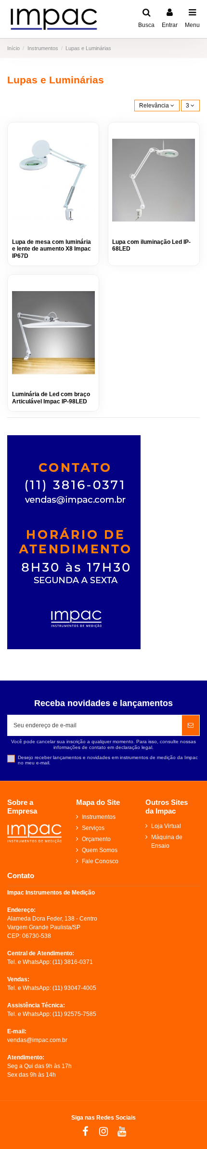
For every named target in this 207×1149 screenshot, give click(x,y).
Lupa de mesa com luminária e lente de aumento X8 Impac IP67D (51, 249)
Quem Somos (99, 850)
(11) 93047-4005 (74, 988)
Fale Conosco (100, 861)
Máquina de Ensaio (166, 841)
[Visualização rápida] (88, 140)
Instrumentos (99, 817)
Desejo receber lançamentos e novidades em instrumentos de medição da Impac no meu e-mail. (108, 760)
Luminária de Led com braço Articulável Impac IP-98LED (51, 397)
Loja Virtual (166, 826)
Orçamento (96, 839)
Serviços (93, 828)
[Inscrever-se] (190, 725)
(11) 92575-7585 (74, 1014)
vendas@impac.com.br (37, 1040)
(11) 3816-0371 (72, 962)
